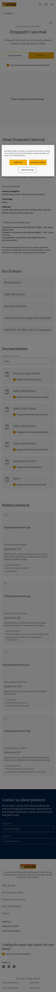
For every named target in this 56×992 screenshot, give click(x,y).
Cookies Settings (27, 170)
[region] (28, 161)
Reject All (18, 162)
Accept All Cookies (37, 162)
